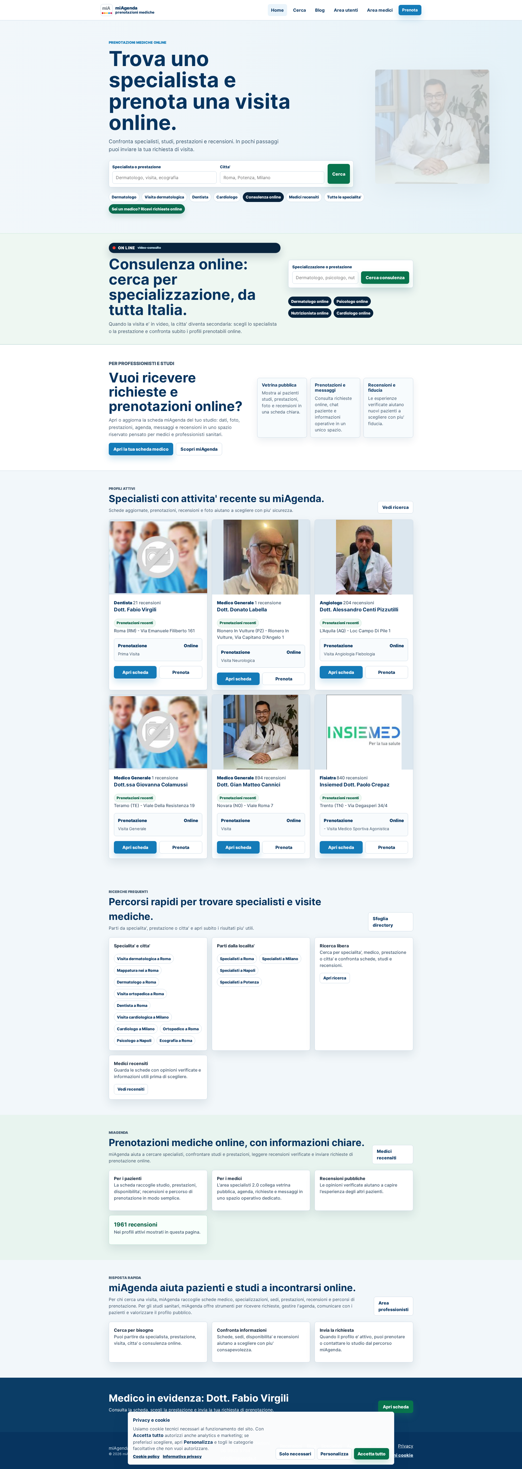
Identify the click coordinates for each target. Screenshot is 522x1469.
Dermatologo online (309, 301)
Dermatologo (124, 197)
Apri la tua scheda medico (141, 449)
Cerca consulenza (385, 277)
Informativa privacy (182, 1456)
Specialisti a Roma (237, 958)
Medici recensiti (304, 197)
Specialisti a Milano (280, 958)
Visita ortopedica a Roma (140, 993)
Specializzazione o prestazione (322, 266)
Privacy (405, 1446)
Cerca (299, 10)
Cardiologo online (353, 313)
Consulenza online (263, 197)
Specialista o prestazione (136, 166)
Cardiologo (227, 197)
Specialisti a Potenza (239, 982)
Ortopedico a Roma (181, 1028)
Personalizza (334, 1453)
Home (277, 10)
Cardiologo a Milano (136, 1028)
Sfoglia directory (383, 922)
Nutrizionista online (309, 313)
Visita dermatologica (164, 197)
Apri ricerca (334, 978)
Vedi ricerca (395, 507)
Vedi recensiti (130, 1089)
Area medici (380, 10)
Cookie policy (146, 1456)
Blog (320, 10)
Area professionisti (393, 1306)
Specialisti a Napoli (237, 970)
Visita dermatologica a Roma (144, 958)
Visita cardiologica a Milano (143, 1017)
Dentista (200, 197)
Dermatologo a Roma (136, 982)
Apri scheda (135, 672)
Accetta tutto (372, 1453)
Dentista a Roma (132, 1005)
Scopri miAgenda (199, 449)
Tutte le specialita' (344, 197)
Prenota (410, 10)
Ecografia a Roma (176, 1040)
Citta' (225, 166)
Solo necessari (295, 1453)
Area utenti (346, 10)
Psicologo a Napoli (134, 1040)
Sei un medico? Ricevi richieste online (147, 209)
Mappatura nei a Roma (138, 970)
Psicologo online (352, 301)
